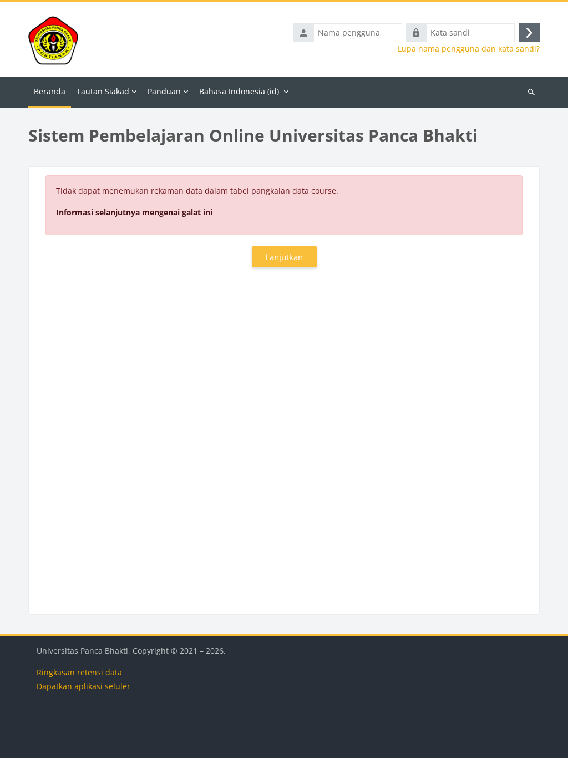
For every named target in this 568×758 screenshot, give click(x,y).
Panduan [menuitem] (164, 91)
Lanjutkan (284, 256)
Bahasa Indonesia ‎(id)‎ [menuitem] (239, 91)
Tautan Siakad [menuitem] (103, 91)
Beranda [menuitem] (49, 91)
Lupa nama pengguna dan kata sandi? (469, 49)
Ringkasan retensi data (79, 672)
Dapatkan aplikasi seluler (83, 686)
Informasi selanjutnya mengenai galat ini (134, 212)
